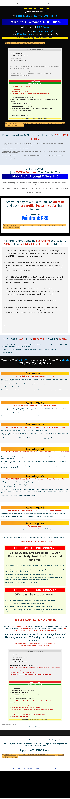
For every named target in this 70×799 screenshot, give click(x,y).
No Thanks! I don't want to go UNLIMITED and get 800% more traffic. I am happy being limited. (35, 768)
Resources (3, 787)
